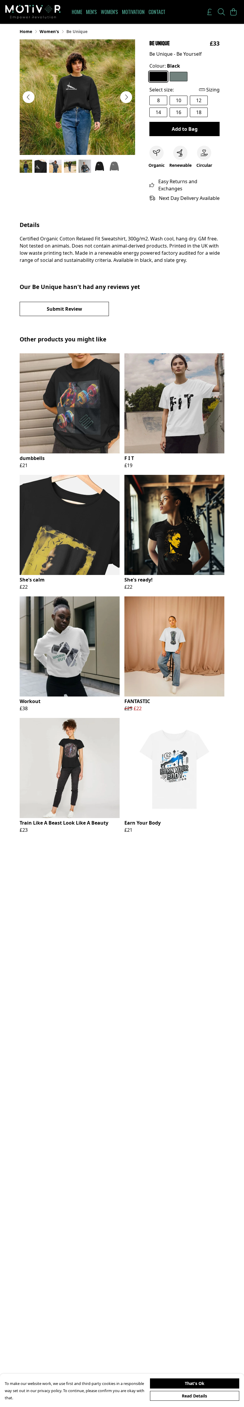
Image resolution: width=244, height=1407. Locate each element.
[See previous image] (29, 97)
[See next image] (126, 97)
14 (158, 112)
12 (198, 100)
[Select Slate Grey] (178, 76)
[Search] (221, 12)
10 (178, 100)
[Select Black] (158, 76)
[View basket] (233, 12)
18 (198, 112)
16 (178, 112)
